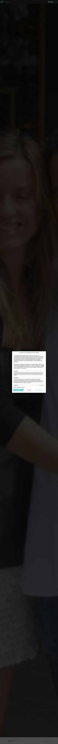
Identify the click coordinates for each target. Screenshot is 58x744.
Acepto (18, 390)
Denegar (29, 390)
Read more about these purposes (19, 387)
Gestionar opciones (40, 390)
